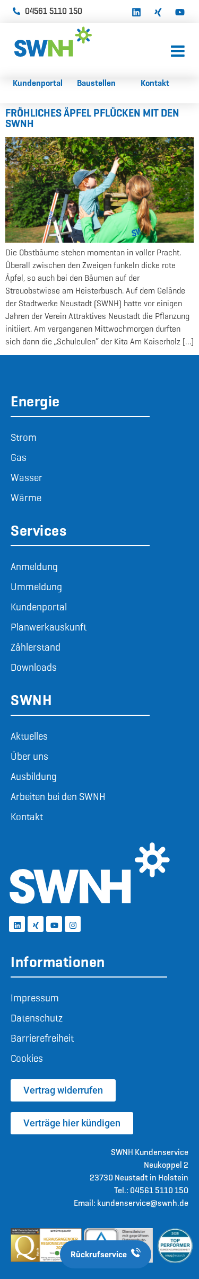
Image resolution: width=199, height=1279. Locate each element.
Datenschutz (37, 1018)
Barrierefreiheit (42, 1038)
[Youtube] (179, 11)
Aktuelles (29, 736)
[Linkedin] (136, 11)
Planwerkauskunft (48, 627)
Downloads (34, 667)
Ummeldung (36, 586)
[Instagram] (73, 924)
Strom (24, 437)
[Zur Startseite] (92, 41)
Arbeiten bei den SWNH (58, 796)
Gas (19, 457)
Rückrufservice (99, 1254)
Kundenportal (39, 607)
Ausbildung (34, 776)
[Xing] (158, 11)
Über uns (29, 756)
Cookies (27, 1058)
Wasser (26, 477)
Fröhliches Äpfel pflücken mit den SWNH (92, 118)
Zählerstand (35, 647)
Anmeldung (34, 566)
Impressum (35, 998)
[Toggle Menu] (178, 51)
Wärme (26, 497)
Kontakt (27, 816)
